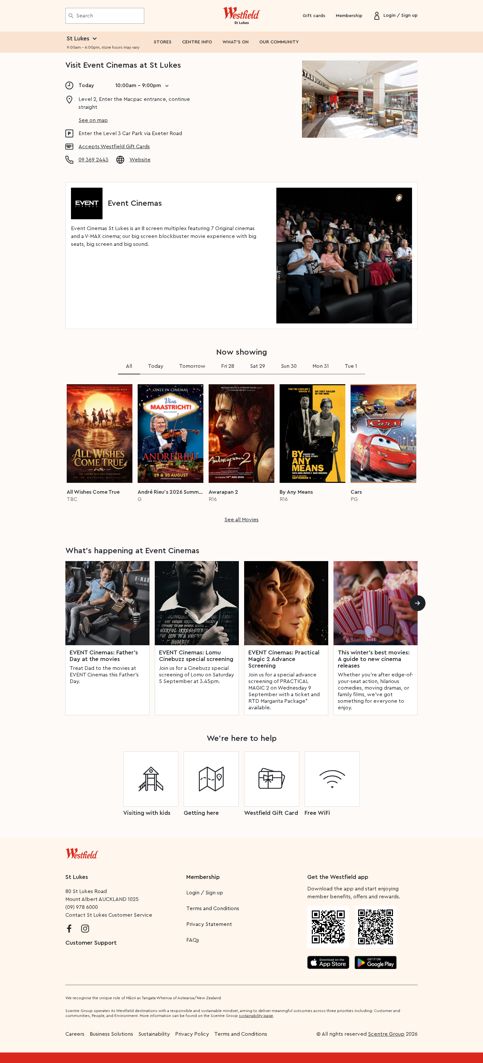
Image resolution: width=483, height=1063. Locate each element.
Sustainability (154, 1034)
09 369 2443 (93, 159)
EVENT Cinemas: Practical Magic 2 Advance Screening (283, 659)
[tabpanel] (241, 451)
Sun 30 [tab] (289, 366)
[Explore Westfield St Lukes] (242, 15)
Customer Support (91, 943)
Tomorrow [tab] (192, 366)
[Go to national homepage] (81, 852)
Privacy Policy (192, 1034)
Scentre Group (386, 1034)
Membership (349, 15)
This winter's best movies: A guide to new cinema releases (374, 659)
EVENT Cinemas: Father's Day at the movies (104, 656)
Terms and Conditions (212, 908)
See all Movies (241, 519)
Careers (74, 1034)
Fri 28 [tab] (227, 366)
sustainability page (256, 1016)
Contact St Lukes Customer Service (108, 915)
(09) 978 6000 (81, 907)
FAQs (192, 940)
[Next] (418, 603)
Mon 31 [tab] (320, 366)
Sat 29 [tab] (257, 366)
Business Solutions (111, 1034)
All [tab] (129, 366)
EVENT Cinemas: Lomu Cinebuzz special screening (196, 656)
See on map (93, 120)
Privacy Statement (209, 924)
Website (139, 159)
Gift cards (314, 15)
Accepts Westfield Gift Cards (114, 146)
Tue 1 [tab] (351, 366)
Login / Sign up (204, 892)
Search (84, 15)
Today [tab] (155, 366)
